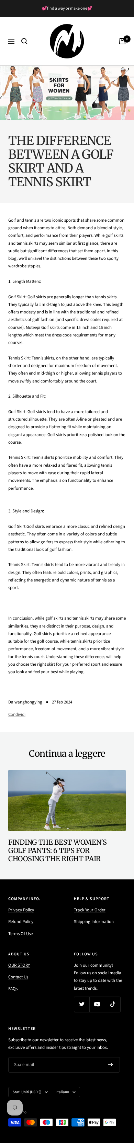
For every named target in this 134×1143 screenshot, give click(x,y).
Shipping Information (94, 922)
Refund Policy (20, 922)
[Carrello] (122, 41)
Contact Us (18, 977)
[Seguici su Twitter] (81, 1004)
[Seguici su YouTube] (97, 1004)
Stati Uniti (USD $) (27, 1092)
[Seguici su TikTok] (112, 1004)
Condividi (16, 714)
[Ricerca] (24, 41)
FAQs (13, 989)
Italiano (62, 1092)
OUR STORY (19, 965)
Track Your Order (89, 910)
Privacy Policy (21, 910)
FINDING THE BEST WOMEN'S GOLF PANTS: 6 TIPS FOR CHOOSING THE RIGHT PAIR (57, 850)
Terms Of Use (20, 934)
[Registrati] (110, 1065)
